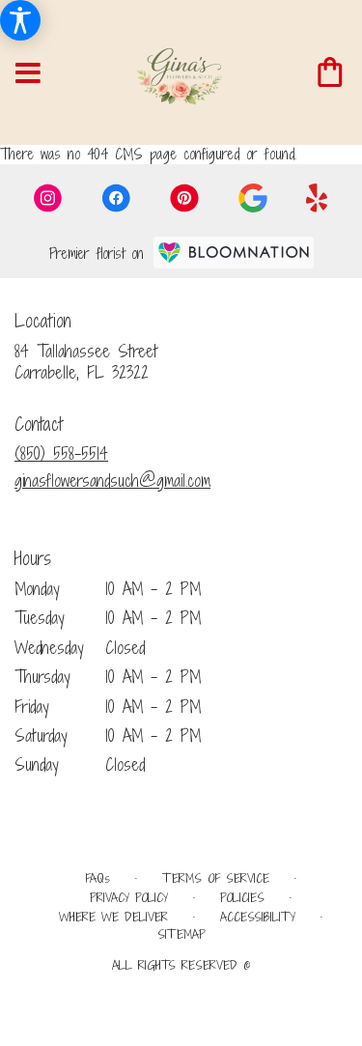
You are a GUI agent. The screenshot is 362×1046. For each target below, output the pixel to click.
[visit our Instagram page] (48, 198)
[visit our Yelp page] (317, 198)
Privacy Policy (129, 898)
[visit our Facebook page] (116, 198)
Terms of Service (215, 878)
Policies (242, 898)
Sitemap (181, 934)
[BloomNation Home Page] (233, 253)
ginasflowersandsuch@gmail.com (112, 480)
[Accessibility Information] (20, 20)
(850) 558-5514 (61, 453)
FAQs (97, 878)
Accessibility (257, 917)
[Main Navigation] (28, 73)
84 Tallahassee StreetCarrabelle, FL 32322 (85, 361)
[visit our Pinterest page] (184, 198)
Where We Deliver (113, 917)
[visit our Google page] (253, 198)
